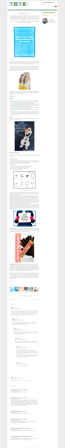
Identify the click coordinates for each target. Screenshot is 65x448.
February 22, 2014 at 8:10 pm (18, 308)
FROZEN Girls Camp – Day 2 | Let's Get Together (18, 397)
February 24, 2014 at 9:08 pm (22, 339)
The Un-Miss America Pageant (26, 292)
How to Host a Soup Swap (35, 292)
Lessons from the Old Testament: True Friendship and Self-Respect (20, 100)
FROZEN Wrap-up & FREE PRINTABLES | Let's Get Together (20, 428)
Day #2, (33, 21)
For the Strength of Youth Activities (21, 293)
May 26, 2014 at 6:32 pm (23, 363)
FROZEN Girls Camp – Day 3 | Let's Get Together (18, 411)
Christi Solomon (21, 346)
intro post (20, 21)
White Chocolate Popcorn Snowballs (16, 293)
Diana (14, 377)
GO (55, 6)
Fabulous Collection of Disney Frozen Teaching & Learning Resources (21, 436)
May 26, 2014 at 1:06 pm (23, 347)
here (38, 160)
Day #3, (36, 21)
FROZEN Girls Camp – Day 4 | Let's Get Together (18, 419)
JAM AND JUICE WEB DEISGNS (35, 446)
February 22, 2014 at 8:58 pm (19, 320)
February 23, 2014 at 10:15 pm (21, 329)
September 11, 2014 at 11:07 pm (18, 378)
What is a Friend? (13, 107)
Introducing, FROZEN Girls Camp (11, 293)
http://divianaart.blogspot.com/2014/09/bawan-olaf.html (24, 380)
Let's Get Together (18, 4)
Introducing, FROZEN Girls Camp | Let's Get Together (19, 389)
